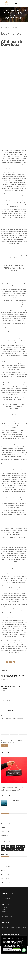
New (8, 849)
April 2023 (3, 859)
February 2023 (4, 866)
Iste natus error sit (13, 800)
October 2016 (4, 878)
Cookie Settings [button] (7, 949)
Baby (3, 846)
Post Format (4, 831)
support (8, 27)
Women (22, 849)
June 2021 (3, 870)
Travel (16, 849)
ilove (23, 846)
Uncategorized (15, 15)
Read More (5, 682)
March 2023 (4, 863)
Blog (2, 820)
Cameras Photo (5, 824)
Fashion (3, 827)
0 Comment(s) (6, 29)
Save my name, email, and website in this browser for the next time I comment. (13, 741)
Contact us (14, 789)
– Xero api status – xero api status (11, 698)
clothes (12, 846)
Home (7, 15)
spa (12, 849)
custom (11, 802)
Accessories (4, 816)
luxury (3, 849)
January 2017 (4, 874)
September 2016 (5, 882)
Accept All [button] (16, 949)
